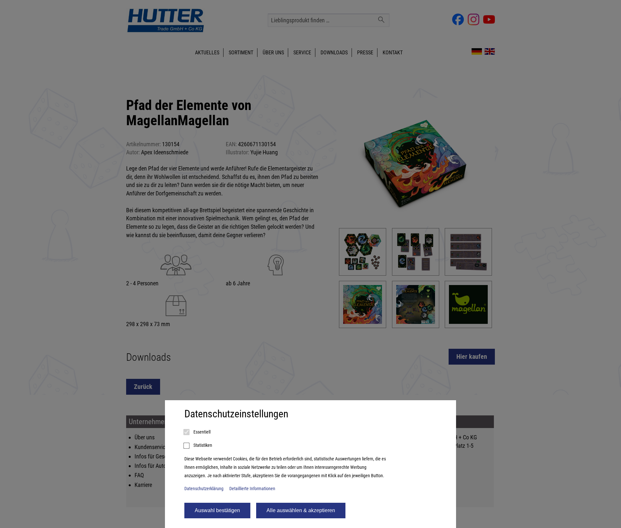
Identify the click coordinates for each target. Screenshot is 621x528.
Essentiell (201, 432)
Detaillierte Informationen (252, 488)
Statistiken (202, 445)
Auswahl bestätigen (217, 510)
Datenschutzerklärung (203, 488)
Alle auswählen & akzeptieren (301, 510)
